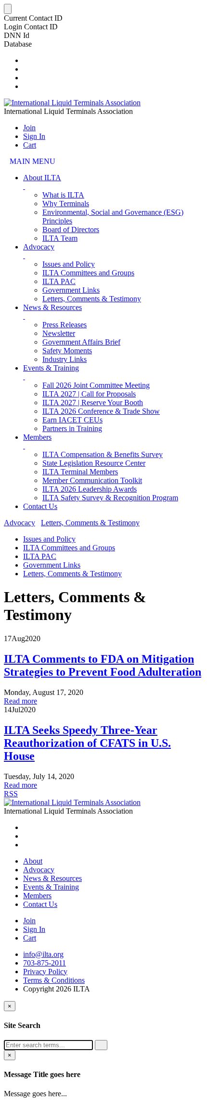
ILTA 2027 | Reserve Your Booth (92, 402)
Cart (29, 145)
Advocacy (38, 247)
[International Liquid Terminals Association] (72, 103)
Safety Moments (67, 351)
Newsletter (58, 333)
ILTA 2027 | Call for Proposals (89, 394)
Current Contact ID (33, 18)
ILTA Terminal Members (80, 472)
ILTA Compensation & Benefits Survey (102, 454)
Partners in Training (72, 428)
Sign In (34, 136)
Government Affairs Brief (81, 342)
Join (29, 128)
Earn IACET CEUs (72, 420)
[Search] (101, 1045)
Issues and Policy (68, 264)
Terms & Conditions (54, 980)
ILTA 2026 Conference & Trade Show (101, 411)
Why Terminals (65, 203)
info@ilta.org (43, 954)
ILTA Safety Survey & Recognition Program (110, 498)
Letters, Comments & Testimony (91, 299)
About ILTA (42, 177)
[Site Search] (26, 60)
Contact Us (40, 506)
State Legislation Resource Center (93, 463)
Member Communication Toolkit (92, 480)
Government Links (71, 290)
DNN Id (16, 35)
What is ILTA (63, 195)
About (32, 861)
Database (18, 44)
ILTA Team (60, 238)
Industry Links (64, 359)
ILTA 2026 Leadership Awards (89, 489)
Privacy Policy (45, 971)
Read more (20, 701)
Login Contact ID (31, 27)
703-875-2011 (44, 963)
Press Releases (64, 325)
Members (37, 437)
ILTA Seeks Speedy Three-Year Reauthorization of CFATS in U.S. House (87, 743)
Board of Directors (70, 229)
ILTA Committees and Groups (88, 273)
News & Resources (52, 307)
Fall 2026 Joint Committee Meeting (96, 385)
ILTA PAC (59, 281)
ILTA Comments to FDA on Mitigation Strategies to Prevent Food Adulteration (102, 665)
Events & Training (51, 368)
